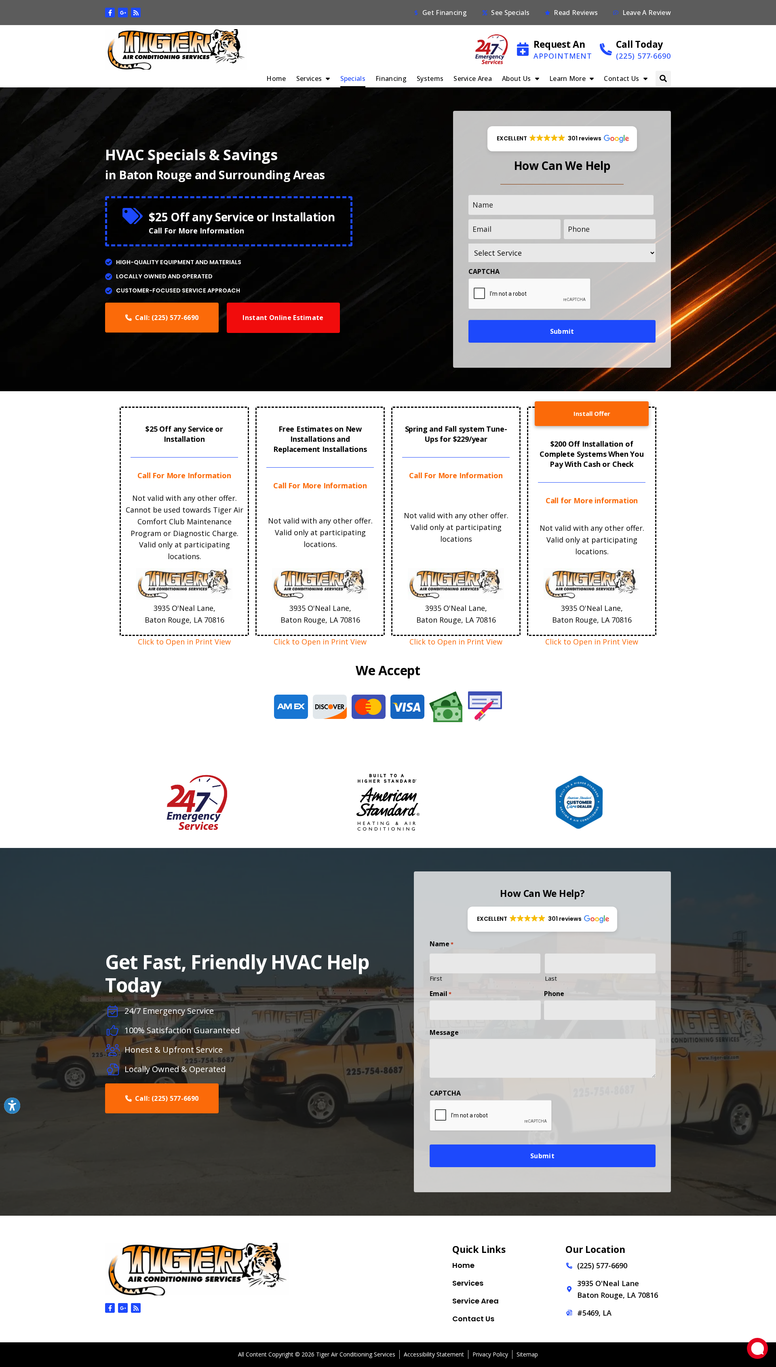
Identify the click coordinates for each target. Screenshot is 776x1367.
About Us (516, 78)
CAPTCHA (484, 271)
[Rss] (136, 12)
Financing (391, 78)
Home (276, 78)
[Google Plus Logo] (123, 12)
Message (444, 1032)
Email (440, 993)
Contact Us (621, 78)
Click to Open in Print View (184, 641)
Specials (353, 78)
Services (309, 78)
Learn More (567, 78)
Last (551, 977)
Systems (430, 78)
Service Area (472, 78)
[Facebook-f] (110, 12)
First (436, 977)
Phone (554, 993)
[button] (663, 78)
